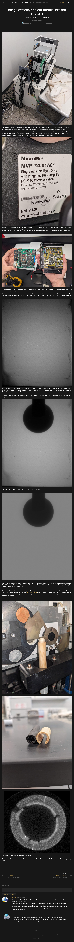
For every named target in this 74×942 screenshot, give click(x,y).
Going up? (37, 930)
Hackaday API (57, 934)
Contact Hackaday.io (24, 934)
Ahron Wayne (27, 23)
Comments (49, 23)
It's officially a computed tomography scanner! (21, 876)
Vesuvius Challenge (31, 592)
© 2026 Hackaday (37, 938)
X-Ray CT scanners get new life (41, 17)
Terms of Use (41, 934)
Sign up (62, 2)
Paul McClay (14, 897)
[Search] (52, 2)
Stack (26, 2)
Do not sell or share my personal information (37, 935)
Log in (68, 2)
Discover (14, 2)
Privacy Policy (49, 934)
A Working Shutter (61, 876)
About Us (16, 934)
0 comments (18, 877)
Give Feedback (33, 934)
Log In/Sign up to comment (9, 894)
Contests (21, 2)
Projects (8, 2)
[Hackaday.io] (3, 2)
